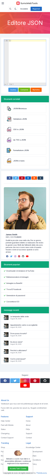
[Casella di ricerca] (10, 9)
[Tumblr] (40, 178)
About (28, 425)
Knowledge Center (33, 447)
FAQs (28, 429)
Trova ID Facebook (13, 289)
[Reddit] (34, 178)
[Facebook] (9, 178)
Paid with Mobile (7, 425)
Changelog (5, 433)
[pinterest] (19, 256)
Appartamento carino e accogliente (23, 325)
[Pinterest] (22, 178)
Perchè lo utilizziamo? (18, 350)
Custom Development (34, 452)
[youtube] (27, 256)
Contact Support (7, 438)
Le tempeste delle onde (19, 316)
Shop (3, 447)
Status (3, 429)
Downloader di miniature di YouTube (20, 271)
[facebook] (7, 256)
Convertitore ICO (12, 302)
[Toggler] (3, 3)
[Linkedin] (28, 178)
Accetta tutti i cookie (18, 468)
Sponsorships (31, 456)
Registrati (36, 9)
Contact (29, 438)
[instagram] (15, 256)
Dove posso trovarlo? (18, 333)
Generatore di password (15, 295)
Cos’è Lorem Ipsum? (18, 359)
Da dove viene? (16, 342)
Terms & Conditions (33, 460)
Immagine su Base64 (14, 283)
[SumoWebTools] (27, 3)
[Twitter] (16, 178)
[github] (23, 256)
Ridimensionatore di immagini (17, 277)
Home (28, 421)
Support (29, 433)
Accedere (24, 9)
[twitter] (11, 256)
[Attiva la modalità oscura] (15, 9)
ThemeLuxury (41, 473)
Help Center (5, 421)
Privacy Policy (31, 464)
